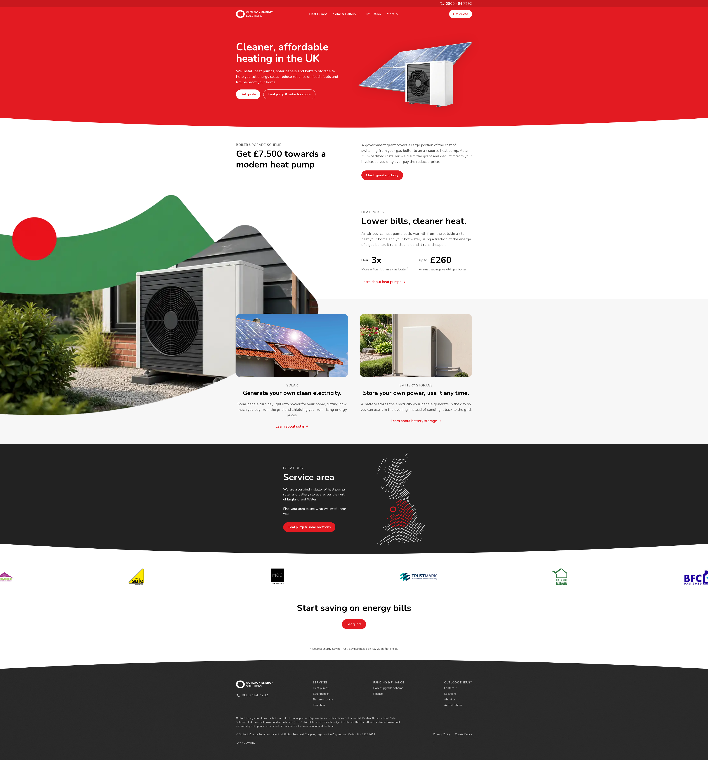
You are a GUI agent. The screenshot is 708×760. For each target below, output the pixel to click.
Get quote (460, 14)
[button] (346, 14)
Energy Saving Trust (335, 649)
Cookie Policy (463, 734)
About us (450, 699)
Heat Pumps (318, 14)
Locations (450, 694)
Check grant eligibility (382, 175)
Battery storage (323, 699)
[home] (260, 14)
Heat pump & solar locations (289, 94)
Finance (378, 694)
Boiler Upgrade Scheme (388, 688)
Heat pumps (321, 688)
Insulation (373, 14)
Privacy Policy (442, 734)
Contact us (450, 688)
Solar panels (321, 694)
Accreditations (453, 705)
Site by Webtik (245, 743)
